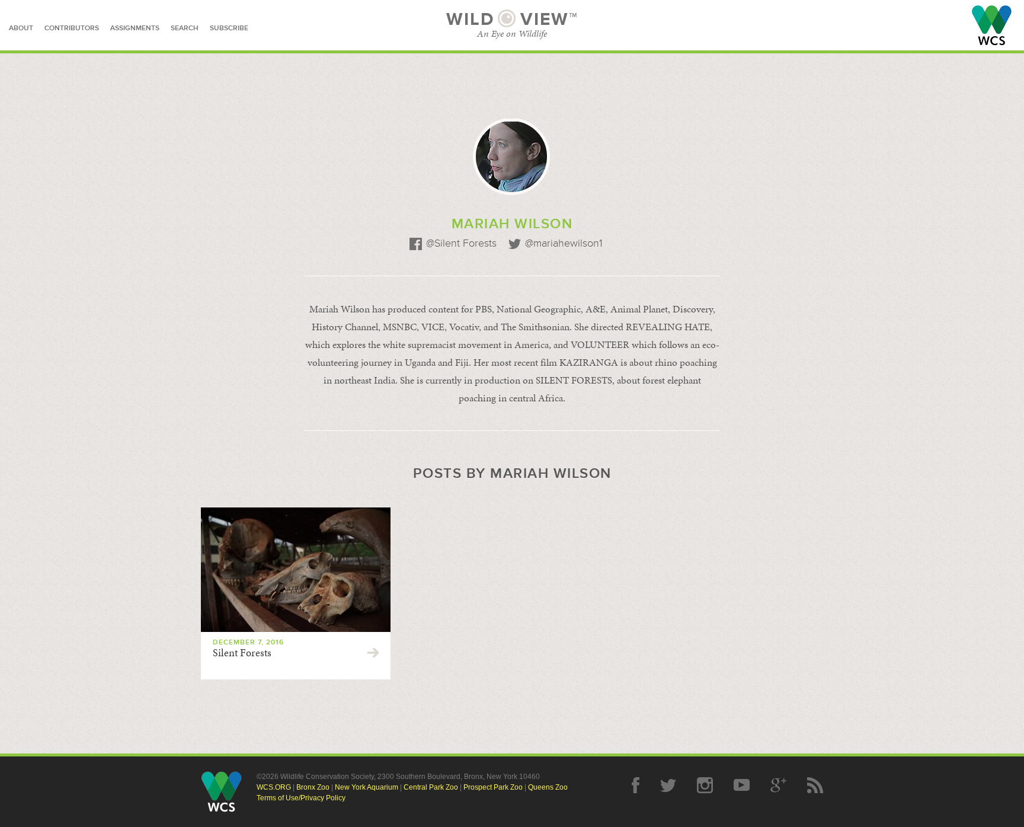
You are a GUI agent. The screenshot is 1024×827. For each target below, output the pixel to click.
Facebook (635, 785)
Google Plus (778, 785)
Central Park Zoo (431, 787)
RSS (815, 785)
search (185, 28)
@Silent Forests (461, 244)
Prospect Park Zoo (493, 787)
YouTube (742, 785)
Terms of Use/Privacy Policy (301, 798)
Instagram (705, 785)
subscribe (229, 28)
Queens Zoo (548, 787)
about (21, 28)
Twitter (668, 785)
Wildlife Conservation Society (991, 25)
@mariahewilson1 (564, 244)
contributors (71, 28)
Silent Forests (242, 652)
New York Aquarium (366, 787)
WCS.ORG (274, 787)
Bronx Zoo (312, 787)
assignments (134, 28)
